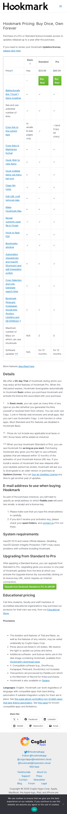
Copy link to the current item (12, 131)
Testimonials (24, 772)
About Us (42, 772)
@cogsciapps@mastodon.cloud (34, 759)
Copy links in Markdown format (12, 149)
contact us (48, 523)
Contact (23, 779)
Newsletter (39, 779)
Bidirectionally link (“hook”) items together (13, 94)
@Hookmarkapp (36, 751)
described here (26, 366)
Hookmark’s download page (25, 661)
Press (39, 776)
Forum (31, 783)
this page (43, 702)
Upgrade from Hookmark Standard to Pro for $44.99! (30, 586)
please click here (12, 50)
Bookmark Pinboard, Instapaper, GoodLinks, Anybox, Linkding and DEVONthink (12, 309)
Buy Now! (42, 80)
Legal (44, 783)
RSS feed (34, 766)
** (12, 70)
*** (16, 353)
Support (26, 776)
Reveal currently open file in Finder (13, 222)
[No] (63, 804)
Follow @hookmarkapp (34, 755)
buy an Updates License (45, 474)
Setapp (46, 680)
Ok (34, 809)
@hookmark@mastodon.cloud (34, 763)
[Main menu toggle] (60, 6)
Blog (19, 783)
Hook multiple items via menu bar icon (14, 175)
